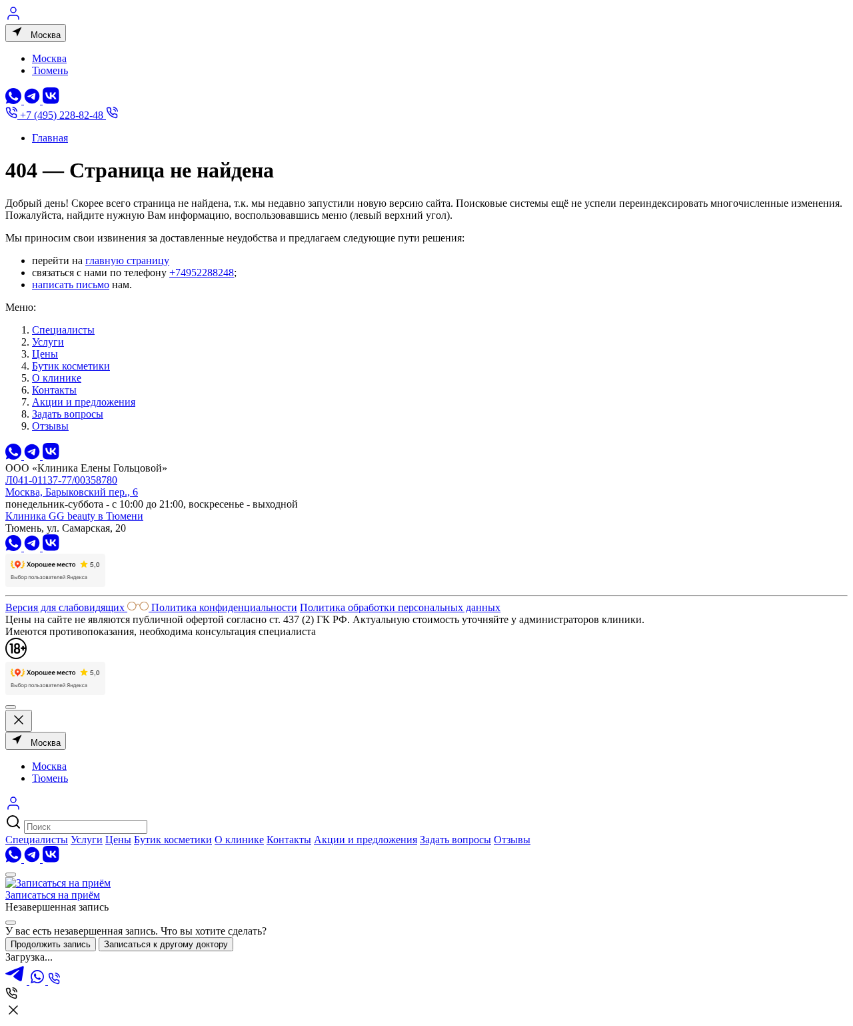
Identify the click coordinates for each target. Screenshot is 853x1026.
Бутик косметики (71, 366)
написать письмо (70, 284)
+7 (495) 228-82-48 (61, 115)
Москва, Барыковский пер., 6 (71, 492)
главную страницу (127, 260)
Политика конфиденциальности (224, 607)
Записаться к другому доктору (166, 944)
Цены (45, 354)
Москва (44, 35)
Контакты (54, 390)
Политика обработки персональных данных (400, 607)
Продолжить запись (51, 944)
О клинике (56, 378)
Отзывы (50, 426)
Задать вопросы (67, 414)
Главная (50, 137)
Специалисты (63, 330)
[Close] (10, 923)
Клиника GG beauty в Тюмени (74, 516)
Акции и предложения (83, 402)
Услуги (48, 342)
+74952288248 (201, 272)
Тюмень (50, 70)
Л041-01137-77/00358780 (61, 480)
